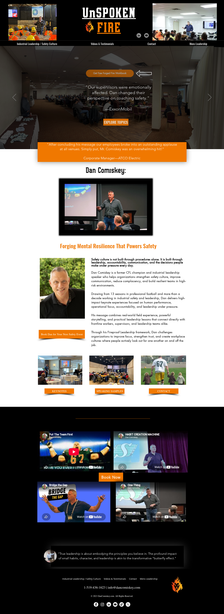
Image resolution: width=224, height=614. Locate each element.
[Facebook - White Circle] (96, 604)
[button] (102, 44)
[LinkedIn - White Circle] (109, 604)
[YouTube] (146, 35)
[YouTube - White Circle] (115, 604)
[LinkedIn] (139, 35)
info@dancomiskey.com (124, 587)
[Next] (210, 97)
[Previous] (14, 97)
